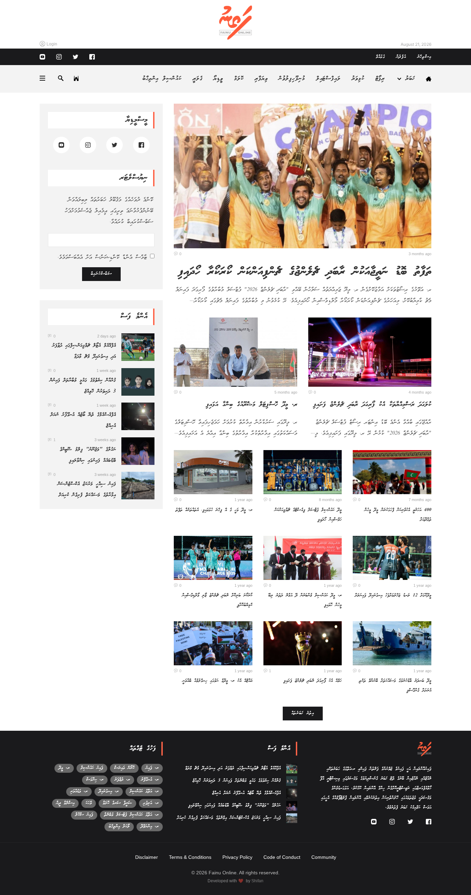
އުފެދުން (401, 57)
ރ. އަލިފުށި (151, 803)
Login (52, 44)
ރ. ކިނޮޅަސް (94, 779)
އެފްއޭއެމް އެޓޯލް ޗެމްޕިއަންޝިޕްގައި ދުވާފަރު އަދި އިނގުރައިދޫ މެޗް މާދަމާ (233, 768)
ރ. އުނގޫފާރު (150, 779)
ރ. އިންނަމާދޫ (150, 826)
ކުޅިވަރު (358, 78)
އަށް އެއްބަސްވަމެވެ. (102, 257)
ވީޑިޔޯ (218, 78)
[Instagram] (59, 57)
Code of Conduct (281, 857)
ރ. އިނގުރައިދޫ (109, 791)
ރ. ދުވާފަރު (122, 779)
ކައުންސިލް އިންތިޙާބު (162, 78)
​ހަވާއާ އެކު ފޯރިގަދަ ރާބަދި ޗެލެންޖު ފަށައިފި (312, 681)
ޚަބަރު (410, 78)
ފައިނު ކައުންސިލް (92, 768)
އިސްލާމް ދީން (65, 803)
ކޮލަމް (239, 78)
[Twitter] (75, 57)
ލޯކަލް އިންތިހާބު (119, 826)
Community (323, 857)
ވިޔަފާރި (261, 78)
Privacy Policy (237, 857)
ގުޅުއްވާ (380, 57)
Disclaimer (146, 857)
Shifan (257, 880)
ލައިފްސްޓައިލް (328, 78)
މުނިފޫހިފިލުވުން (292, 78)
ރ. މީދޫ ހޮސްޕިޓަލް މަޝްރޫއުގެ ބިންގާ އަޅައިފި (251, 404)
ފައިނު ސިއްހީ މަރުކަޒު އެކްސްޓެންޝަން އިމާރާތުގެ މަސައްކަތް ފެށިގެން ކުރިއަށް (229, 818)
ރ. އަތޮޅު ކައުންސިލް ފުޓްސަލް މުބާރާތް (131, 815)
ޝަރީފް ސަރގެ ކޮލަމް (117, 803)
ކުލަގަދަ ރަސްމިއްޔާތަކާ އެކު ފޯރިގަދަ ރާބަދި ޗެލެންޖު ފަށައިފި (372, 404)
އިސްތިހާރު (424, 57)
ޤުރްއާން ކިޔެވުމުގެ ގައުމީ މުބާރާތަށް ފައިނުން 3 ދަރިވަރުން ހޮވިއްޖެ (236, 780)
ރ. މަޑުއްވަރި (79, 791)
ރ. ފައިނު (152, 768)
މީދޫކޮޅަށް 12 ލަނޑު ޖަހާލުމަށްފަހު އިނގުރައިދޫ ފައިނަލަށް (393, 595)
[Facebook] (92, 57)
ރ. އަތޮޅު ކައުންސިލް (144, 791)
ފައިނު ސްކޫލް (84, 815)
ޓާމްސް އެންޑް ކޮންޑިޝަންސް (121, 257)
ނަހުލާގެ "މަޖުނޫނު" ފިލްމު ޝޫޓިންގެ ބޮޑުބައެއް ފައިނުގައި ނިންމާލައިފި (234, 805)
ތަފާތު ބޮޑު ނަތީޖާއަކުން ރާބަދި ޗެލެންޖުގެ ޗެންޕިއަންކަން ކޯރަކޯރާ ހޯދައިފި (304, 272)
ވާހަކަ (89, 803)
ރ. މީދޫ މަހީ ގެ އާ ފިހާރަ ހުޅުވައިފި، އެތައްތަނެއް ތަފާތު (214, 510)
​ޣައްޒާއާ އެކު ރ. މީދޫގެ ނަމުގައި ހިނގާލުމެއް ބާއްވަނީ (217, 681)
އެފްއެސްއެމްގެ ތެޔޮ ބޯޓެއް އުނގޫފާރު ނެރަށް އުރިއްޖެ (246, 793)
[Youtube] (42, 57)
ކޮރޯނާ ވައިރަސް (124, 768)
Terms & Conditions (190, 857)
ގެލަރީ (198, 78)
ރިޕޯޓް (380, 78)
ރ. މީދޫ (64, 768)
